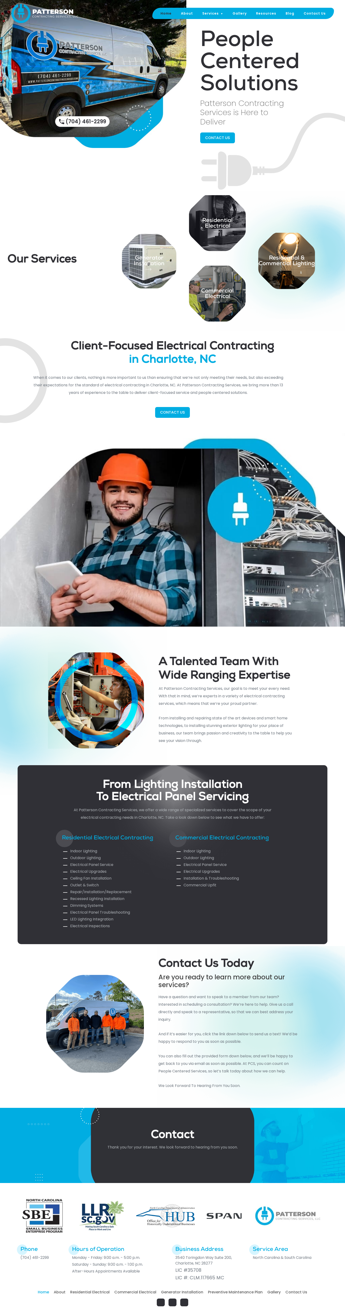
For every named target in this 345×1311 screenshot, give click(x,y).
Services (210, 13)
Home (166, 13)
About (187, 13)
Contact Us (315, 13)
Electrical (217, 226)
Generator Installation (149, 261)
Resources (266, 13)
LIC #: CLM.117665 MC (199, 1277)
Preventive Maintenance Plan (235, 1292)
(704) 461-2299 (86, 121)
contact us (217, 137)
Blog (290, 13)
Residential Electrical (90, 1292)
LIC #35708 (188, 1270)
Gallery (240, 13)
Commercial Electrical (217, 294)
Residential (217, 221)
